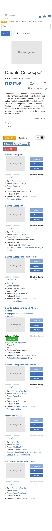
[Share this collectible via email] (15, 83)
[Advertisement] (26, 6)
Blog (29, 21)
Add (15, 33)
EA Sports (17, 444)
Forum (24, 21)
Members (40, 21)
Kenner (16, 285)
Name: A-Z (23, 137)
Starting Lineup (19, 288)
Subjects (12, 21)
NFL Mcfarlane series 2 (22, 237)
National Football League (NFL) (19, 358)
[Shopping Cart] (40, 16)
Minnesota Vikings (14, 199)
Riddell (15, 345)
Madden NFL (18, 447)
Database (4, 21)
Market (18, 21)
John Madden (20, 452)
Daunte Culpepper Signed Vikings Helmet (21, 309)
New (5, 33)
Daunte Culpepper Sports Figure (20, 364)
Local (34, 21)
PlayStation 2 (25, 454)
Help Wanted (12, 177)
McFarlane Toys (19, 183)
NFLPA (15, 490)
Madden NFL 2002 (13, 415)
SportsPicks (17, 396)
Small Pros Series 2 (21, 493)
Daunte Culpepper (14, 154)
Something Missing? (39, 88)
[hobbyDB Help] (44, 16)
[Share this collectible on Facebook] (6, 83)
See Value (12, 339)
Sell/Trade (37, 159)
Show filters (9, 137)
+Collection (36, 164)
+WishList (37, 168)
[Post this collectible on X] (10, 83)
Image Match (28, 33)
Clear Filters (10, 149)
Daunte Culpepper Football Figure (21, 256)
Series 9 (16, 186)
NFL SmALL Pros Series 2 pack (20, 461)
